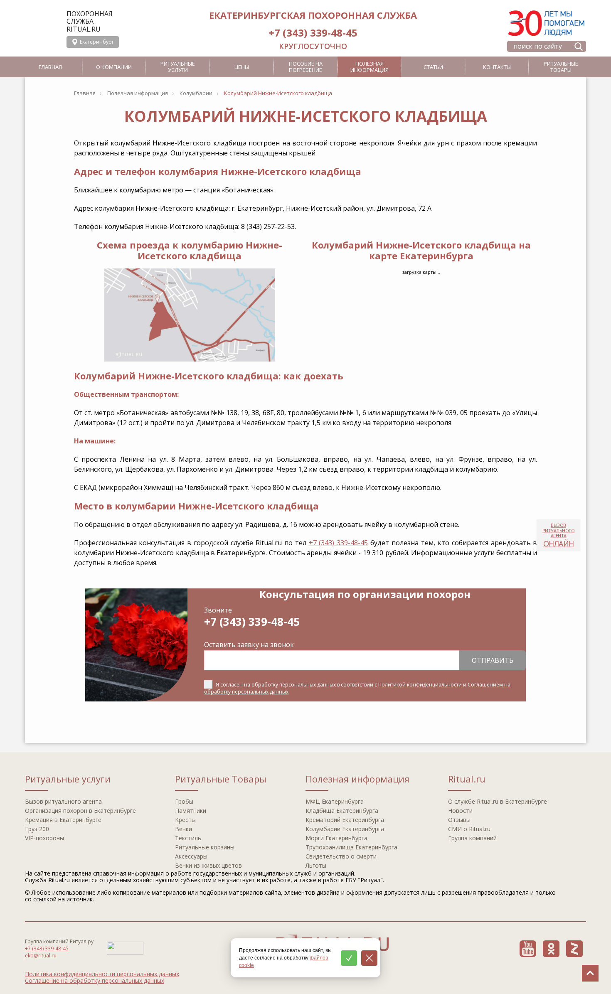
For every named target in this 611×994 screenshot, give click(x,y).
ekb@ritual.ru (41, 955)
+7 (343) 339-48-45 (313, 32)
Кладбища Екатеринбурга (342, 810)
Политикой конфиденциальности (420, 684)
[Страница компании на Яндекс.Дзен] (574, 948)
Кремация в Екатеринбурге (63, 820)
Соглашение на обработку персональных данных (94, 980)
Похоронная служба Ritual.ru (90, 21)
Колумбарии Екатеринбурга (345, 829)
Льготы (316, 865)
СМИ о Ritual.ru (469, 829)
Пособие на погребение (306, 67)
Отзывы (459, 820)
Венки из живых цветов (208, 865)
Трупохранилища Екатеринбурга (351, 847)
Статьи (433, 67)
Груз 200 (37, 829)
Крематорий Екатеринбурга (345, 820)
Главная (50, 67)
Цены (241, 67)
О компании (114, 67)
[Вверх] (590, 973)
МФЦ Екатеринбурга (335, 801)
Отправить (492, 660)
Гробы (184, 801)
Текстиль (188, 838)
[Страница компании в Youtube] (528, 948)
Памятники (190, 810)
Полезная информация (369, 67)
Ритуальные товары (561, 67)
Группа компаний (472, 838)
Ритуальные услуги (177, 67)
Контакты (497, 67)
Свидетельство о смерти (341, 856)
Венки (183, 829)
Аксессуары (191, 856)
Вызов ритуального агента (63, 801)
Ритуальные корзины (204, 847)
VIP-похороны (44, 838)
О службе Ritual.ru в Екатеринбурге (497, 801)
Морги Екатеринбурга (336, 838)
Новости (460, 810)
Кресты (185, 820)
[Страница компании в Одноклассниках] (551, 948)
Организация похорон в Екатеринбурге (80, 810)
